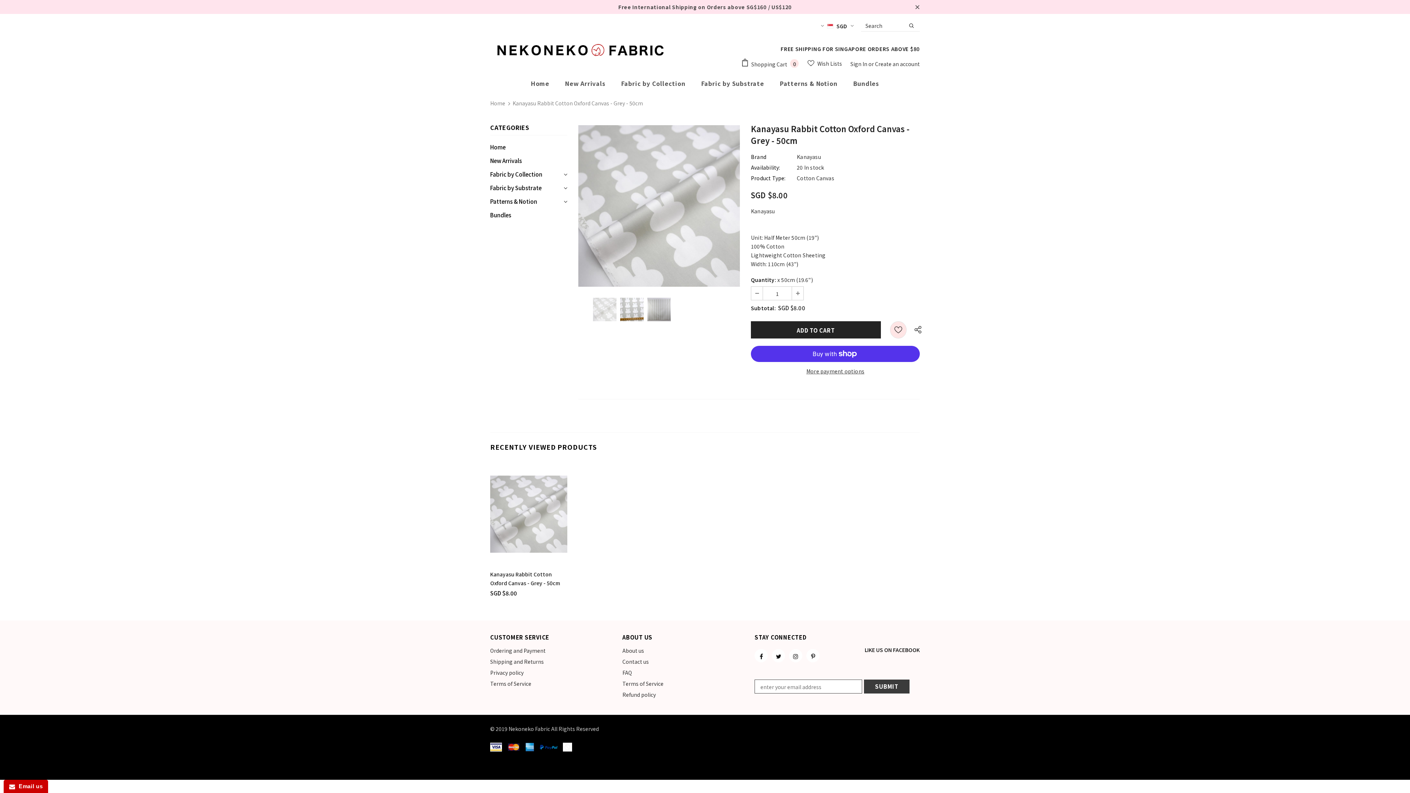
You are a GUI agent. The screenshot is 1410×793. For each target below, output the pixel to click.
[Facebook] (761, 655)
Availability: (765, 167)
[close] (917, 7)
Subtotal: (763, 308)
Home (497, 103)
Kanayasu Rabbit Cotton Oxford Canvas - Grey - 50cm (525, 579)
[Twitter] (778, 655)
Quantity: (763, 279)
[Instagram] (795, 655)
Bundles (500, 215)
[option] (659, 206)
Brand (758, 156)
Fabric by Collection (516, 174)
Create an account (897, 64)
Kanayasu (809, 156)
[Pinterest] (813, 655)
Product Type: (768, 178)
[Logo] (582, 50)
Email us (29, 786)
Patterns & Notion (513, 201)
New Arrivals (506, 160)
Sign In (859, 64)
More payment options (835, 371)
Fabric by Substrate (516, 188)
